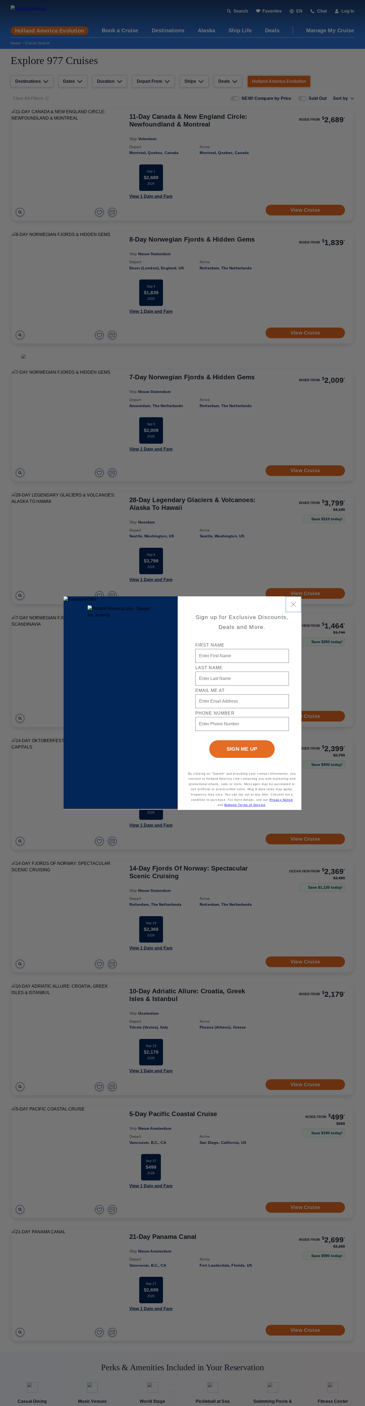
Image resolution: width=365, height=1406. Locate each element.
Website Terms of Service (244, 804)
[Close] (293, 604)
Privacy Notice (281, 799)
